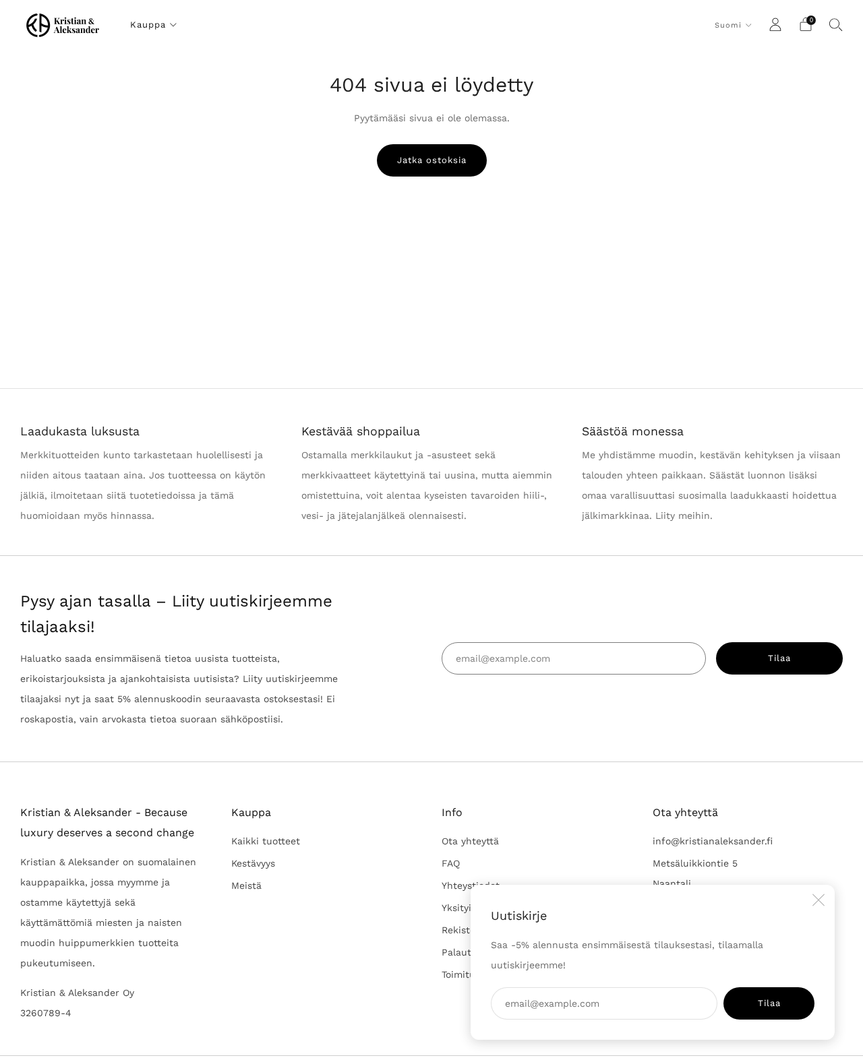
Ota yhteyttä (470, 841)
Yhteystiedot (471, 885)
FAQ (451, 863)
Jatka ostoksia (432, 160)
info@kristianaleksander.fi (713, 841)
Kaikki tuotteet (265, 841)
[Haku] (836, 24)
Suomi (728, 25)
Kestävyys (253, 863)
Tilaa (769, 1003)
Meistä (246, 885)
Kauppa (148, 25)
